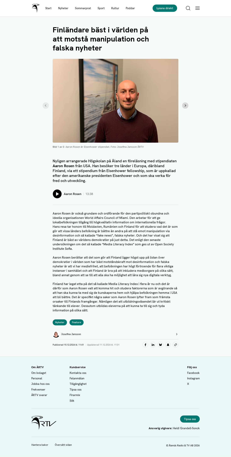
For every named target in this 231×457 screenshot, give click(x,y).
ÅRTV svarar (39, 395)
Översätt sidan (63, 444)
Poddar (130, 8)
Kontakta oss (78, 373)
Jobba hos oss (40, 384)
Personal (36, 378)
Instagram (193, 378)
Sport (101, 8)
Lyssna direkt (165, 8)
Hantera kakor (39, 444)
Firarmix (75, 395)
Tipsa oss (75, 389)
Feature (76, 322)
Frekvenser (38, 389)
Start (48, 8)
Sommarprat (83, 8)
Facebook (193, 373)
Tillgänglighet (78, 384)
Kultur (115, 8)
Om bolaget (38, 373)
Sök (72, 400)
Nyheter (63, 8)
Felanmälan (77, 378)
